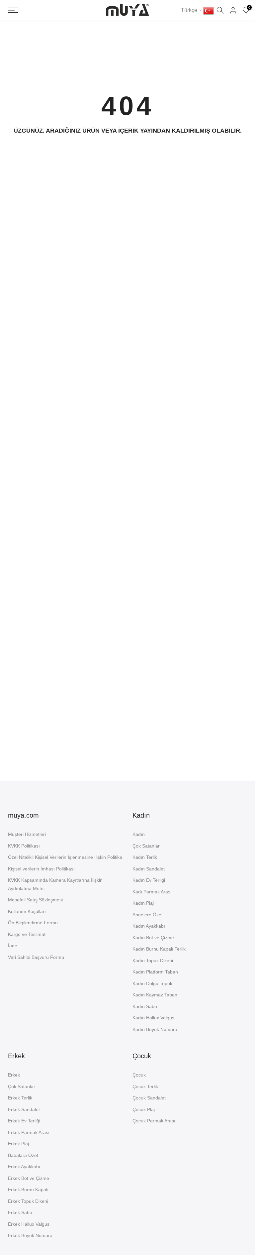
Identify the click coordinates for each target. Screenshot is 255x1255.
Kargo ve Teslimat (26, 934)
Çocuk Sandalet (149, 1097)
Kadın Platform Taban (155, 971)
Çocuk (139, 1075)
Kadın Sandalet (148, 868)
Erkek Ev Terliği (24, 1120)
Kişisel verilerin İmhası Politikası (41, 868)
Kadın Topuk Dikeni (152, 960)
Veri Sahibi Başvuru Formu (36, 957)
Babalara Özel (23, 1155)
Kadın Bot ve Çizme (153, 937)
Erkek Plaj (18, 1143)
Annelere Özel (147, 914)
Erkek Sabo (20, 1212)
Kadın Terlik (144, 857)
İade (12, 945)
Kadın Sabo (144, 1006)
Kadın (138, 834)
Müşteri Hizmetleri (27, 834)
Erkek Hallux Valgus (28, 1224)
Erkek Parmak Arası (28, 1132)
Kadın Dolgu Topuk (152, 983)
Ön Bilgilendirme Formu (33, 922)
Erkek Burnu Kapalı (28, 1189)
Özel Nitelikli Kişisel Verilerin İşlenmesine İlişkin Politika (65, 857)
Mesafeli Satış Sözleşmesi (35, 899)
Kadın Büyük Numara (154, 1029)
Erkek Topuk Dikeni (28, 1201)
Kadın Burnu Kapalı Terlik (159, 949)
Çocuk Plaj (143, 1109)
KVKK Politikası (24, 846)
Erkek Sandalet (24, 1109)
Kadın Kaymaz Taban (154, 994)
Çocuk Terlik (145, 1086)
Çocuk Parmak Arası (153, 1120)
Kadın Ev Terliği (148, 880)
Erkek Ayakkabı (24, 1166)
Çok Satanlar (146, 846)
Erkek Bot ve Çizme (28, 1178)
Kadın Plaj (143, 903)
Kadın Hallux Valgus (153, 1017)
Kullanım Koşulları (27, 911)
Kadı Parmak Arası (152, 891)
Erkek (14, 1075)
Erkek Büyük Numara (30, 1235)
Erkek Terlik (20, 1097)
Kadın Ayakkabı (148, 926)
